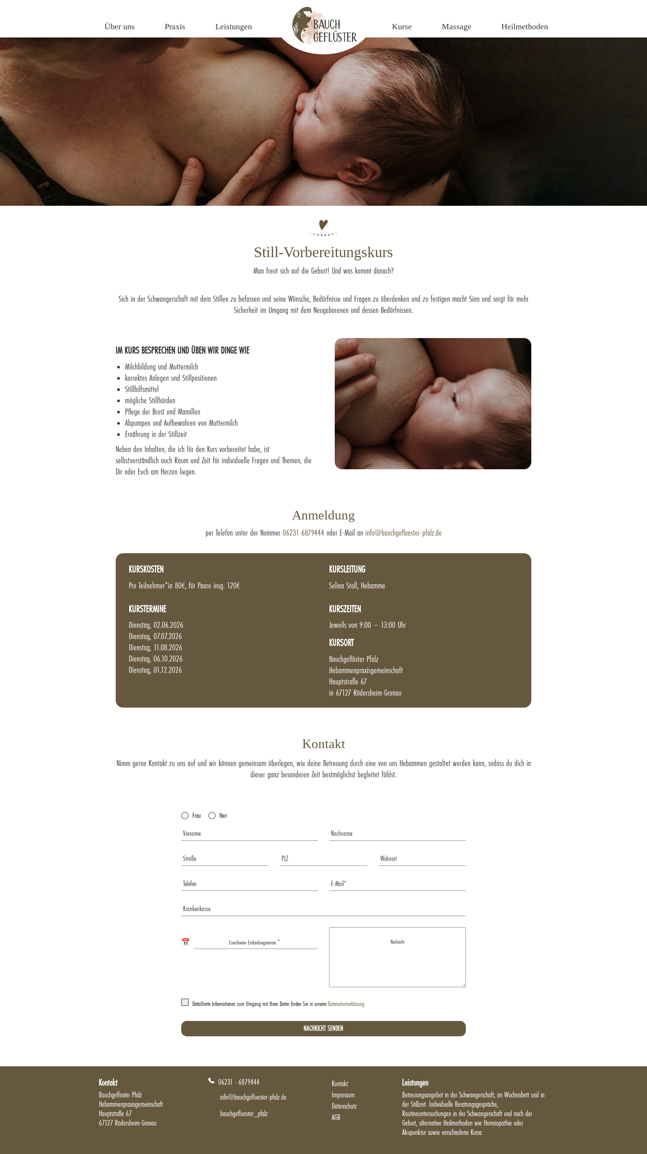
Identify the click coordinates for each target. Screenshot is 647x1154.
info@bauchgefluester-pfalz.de (403, 532)
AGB (336, 1117)
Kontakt (340, 1083)
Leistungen (233, 26)
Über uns (119, 26)
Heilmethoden (524, 26)
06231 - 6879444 (238, 1082)
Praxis (175, 26)
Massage (456, 26)
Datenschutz (344, 1106)
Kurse (402, 26)
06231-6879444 (303, 532)
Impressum (343, 1095)
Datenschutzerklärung (346, 1004)
